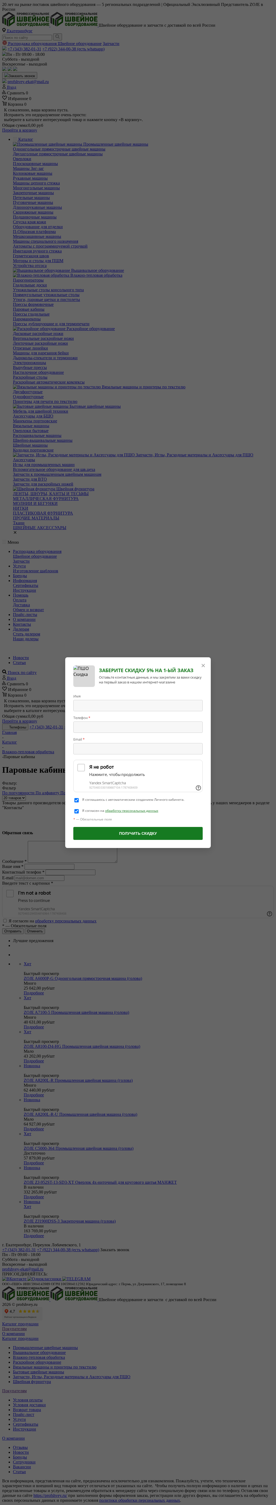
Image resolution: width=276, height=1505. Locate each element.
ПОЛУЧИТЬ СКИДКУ (138, 833)
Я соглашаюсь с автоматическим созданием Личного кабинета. (133, 800)
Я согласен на (120, 811)
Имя (77, 696)
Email (79, 739)
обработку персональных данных (131, 810)
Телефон (81, 717)
